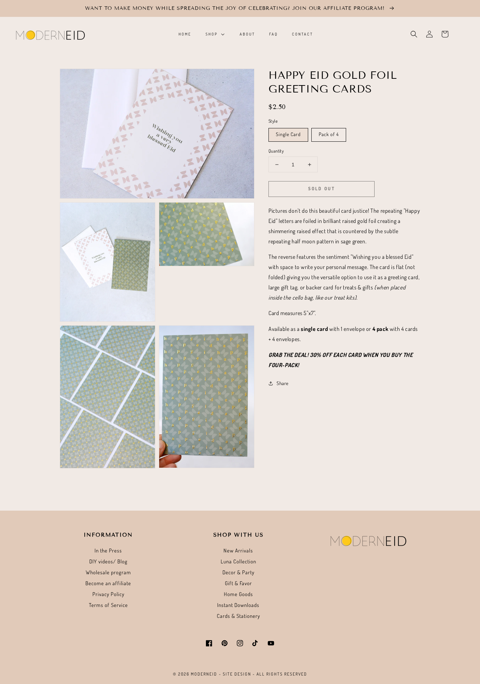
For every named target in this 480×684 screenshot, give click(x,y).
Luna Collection (238, 561)
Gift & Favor (238, 583)
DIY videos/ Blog (108, 561)
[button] (414, 34)
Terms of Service (108, 605)
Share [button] (282, 383)
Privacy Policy (108, 594)
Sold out (321, 188)
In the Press (108, 550)
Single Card (288, 134)
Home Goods (238, 594)
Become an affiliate (108, 583)
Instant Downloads (238, 605)
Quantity (276, 151)
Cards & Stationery (238, 616)
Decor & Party (238, 572)
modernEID (204, 674)
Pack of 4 (329, 134)
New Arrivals (238, 550)
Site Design (237, 674)
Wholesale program (108, 572)
